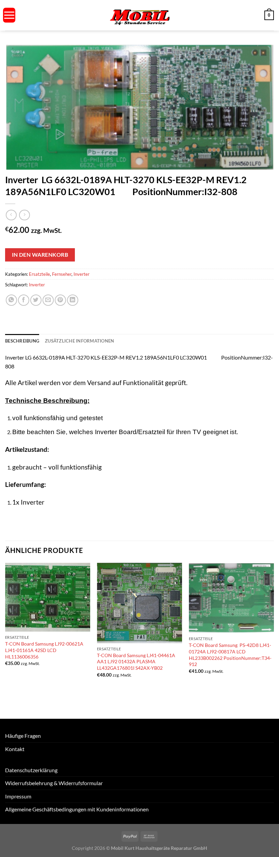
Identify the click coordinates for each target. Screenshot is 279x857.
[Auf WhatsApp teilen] (11, 300)
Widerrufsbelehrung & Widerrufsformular (54, 783)
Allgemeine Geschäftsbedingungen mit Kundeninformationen (77, 809)
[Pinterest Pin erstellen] (60, 300)
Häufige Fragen (23, 735)
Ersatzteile (39, 274)
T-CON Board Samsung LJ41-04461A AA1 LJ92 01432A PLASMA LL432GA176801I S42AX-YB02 (136, 661)
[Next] (273, 640)
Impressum (18, 796)
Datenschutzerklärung (31, 770)
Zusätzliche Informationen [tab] (79, 341)
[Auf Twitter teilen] (36, 300)
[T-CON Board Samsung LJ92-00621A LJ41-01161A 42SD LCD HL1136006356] (47, 597)
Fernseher (61, 274)
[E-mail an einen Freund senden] (48, 300)
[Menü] (9, 15)
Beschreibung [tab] (22, 341)
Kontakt (14, 749)
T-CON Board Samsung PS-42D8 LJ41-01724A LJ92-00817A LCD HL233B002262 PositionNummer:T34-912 (230, 654)
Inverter (81, 274)
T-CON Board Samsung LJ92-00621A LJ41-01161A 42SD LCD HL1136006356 (44, 650)
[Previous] (5, 640)
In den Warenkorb (40, 255)
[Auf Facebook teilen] (23, 300)
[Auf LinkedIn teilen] (72, 300)
